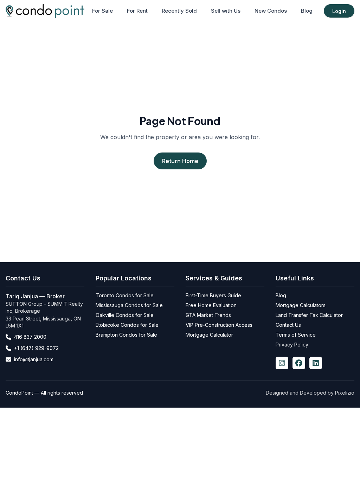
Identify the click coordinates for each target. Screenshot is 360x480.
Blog (307, 10)
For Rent (137, 10)
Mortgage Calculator (209, 335)
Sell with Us (225, 10)
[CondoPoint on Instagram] (282, 363)
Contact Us (288, 325)
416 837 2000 (30, 337)
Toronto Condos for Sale (125, 295)
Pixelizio (344, 393)
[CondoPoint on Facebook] (298, 363)
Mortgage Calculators (301, 305)
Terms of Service (296, 335)
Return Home (180, 160)
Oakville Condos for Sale (125, 315)
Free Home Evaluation (211, 305)
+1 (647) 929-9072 (36, 348)
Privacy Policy (292, 345)
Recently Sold (179, 10)
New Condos (271, 10)
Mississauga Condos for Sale (129, 305)
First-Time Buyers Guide (213, 295)
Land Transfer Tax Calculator (309, 315)
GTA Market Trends (208, 315)
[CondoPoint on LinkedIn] (315, 363)
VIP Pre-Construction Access (219, 325)
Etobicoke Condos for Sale (127, 325)
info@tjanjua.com (33, 359)
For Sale (102, 10)
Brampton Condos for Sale (126, 335)
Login (339, 11)
